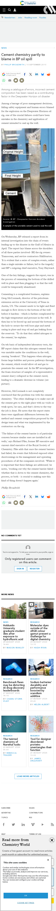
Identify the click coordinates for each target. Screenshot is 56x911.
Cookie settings (25, 903)
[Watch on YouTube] (42, 824)
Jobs (20, 17)
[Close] (48, 860)
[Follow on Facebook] (3, 824)
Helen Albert (42, 704)
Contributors (36, 813)
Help (3, 834)
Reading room (31, 17)
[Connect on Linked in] (23, 824)
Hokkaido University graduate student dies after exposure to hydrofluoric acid (14, 632)
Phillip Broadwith (14, 65)
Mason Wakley (15, 648)
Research (35, 622)
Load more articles (28, 776)
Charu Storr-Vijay (13, 700)
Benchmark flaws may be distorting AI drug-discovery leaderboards (14, 686)
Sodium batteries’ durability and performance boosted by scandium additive (41, 689)
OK (25, 896)
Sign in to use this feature (41, 68)
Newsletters (10, 17)
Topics (4, 817)
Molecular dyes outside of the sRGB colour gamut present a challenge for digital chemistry (40, 632)
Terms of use (35, 834)
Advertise (6, 813)
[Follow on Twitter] (13, 824)
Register (35, 569)
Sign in (20, 569)
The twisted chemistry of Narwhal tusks (11, 741)
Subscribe (5, 808)
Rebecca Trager (10, 754)
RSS (30, 817)
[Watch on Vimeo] (33, 824)
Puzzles (42, 17)
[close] (54, 68)
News (4, 48)
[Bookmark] (21, 80)
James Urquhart (36, 759)
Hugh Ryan (40, 648)
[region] (26, 883)
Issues (32, 808)
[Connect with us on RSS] (52, 824)
